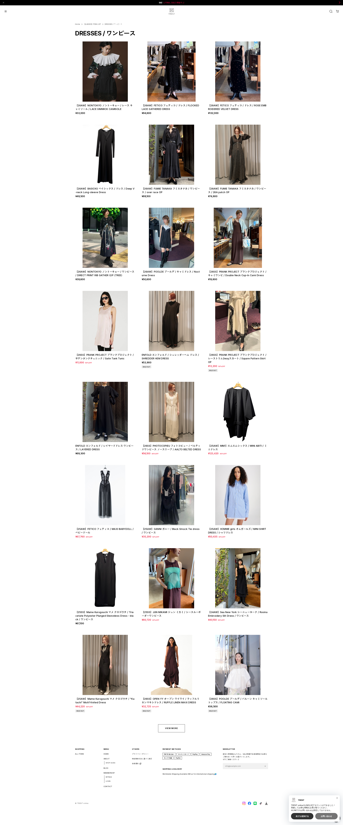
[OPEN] (331, 11)
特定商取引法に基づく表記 (142, 759)
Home (77, 24)
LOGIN (108, 781)
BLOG (106, 768)
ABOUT (107, 759)
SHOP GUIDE (110, 763)
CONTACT (108, 786)
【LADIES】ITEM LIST (92, 24)
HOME (106, 754)
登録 (265, 766)
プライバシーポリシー (140, 754)
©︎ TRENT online (82, 803)
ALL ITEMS (79, 754)
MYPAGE (109, 777)
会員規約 (135, 764)
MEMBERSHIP (109, 773)
